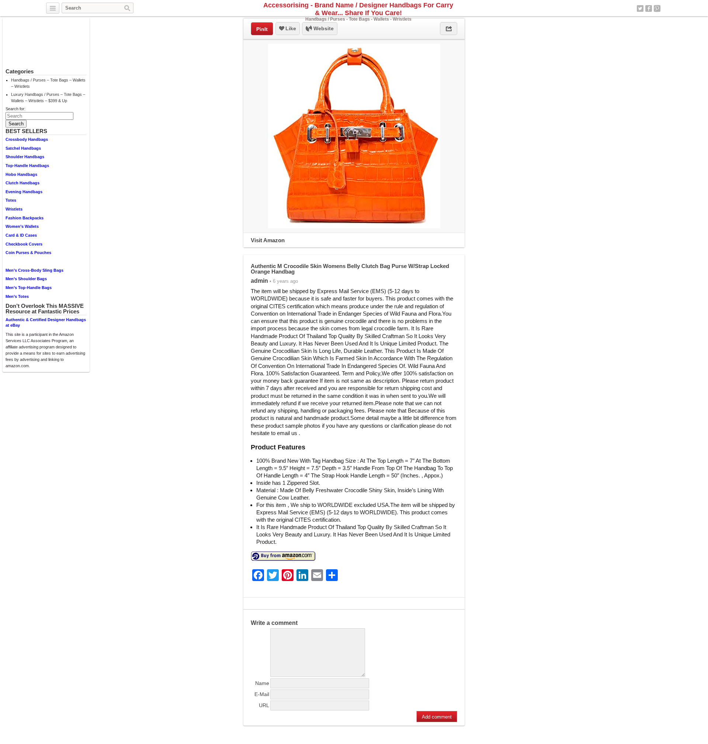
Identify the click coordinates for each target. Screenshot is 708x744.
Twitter (640, 8)
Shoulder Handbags (25, 156)
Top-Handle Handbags (27, 165)
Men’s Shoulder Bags (26, 279)
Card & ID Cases (21, 235)
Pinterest (657, 8)
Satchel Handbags (23, 148)
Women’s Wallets (22, 226)
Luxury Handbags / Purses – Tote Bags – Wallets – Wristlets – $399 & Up (48, 97)
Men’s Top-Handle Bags (29, 287)
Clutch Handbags (22, 183)
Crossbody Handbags (27, 139)
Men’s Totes (17, 296)
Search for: (15, 109)
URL (264, 705)
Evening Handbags (24, 192)
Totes (11, 200)
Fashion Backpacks (25, 218)
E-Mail (261, 694)
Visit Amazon (268, 240)
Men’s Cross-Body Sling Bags (34, 270)
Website (323, 28)
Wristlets (14, 209)
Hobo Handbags (21, 174)
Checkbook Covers (24, 244)
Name (262, 683)
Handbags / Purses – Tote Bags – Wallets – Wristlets (48, 83)
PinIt (262, 29)
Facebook (648, 8)
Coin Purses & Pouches (28, 252)
